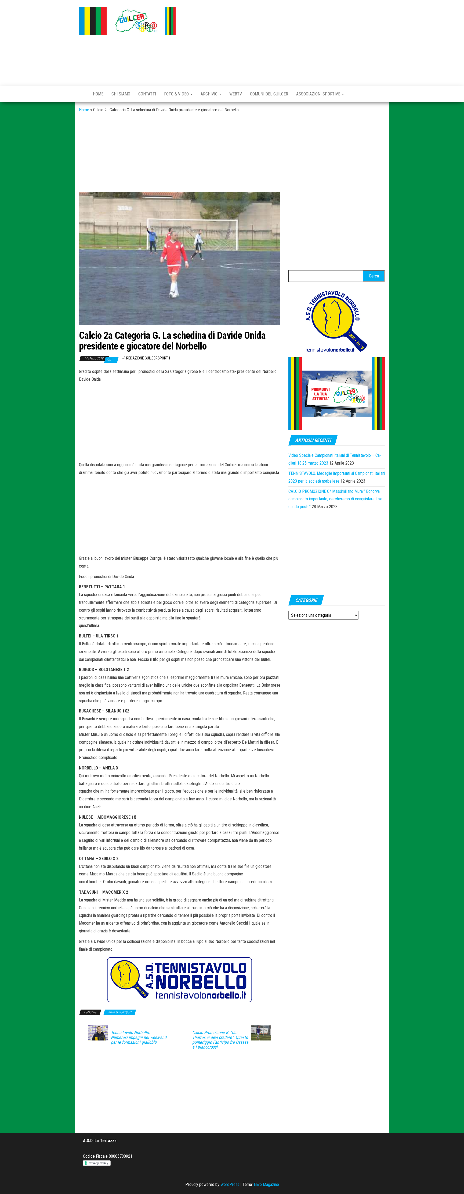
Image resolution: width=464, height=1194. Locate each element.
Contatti (147, 94)
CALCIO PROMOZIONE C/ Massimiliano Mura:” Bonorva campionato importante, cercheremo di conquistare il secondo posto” (336, 499)
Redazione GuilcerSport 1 (148, 358)
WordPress (229, 1184)
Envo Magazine (266, 1184)
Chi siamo (120, 94)
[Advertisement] (284, 41)
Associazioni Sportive (318, 94)
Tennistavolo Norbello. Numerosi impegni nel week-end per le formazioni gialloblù (138, 1037)
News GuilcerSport (119, 1012)
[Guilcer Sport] (82, 94)
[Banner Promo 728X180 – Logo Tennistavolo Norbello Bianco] (179, 979)
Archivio (210, 94)
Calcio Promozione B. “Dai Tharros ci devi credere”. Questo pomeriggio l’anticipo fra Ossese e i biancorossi (220, 1040)
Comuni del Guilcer (269, 94)
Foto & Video (177, 94)
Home (98, 94)
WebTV (235, 94)
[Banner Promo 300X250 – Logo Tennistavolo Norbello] (336, 320)
